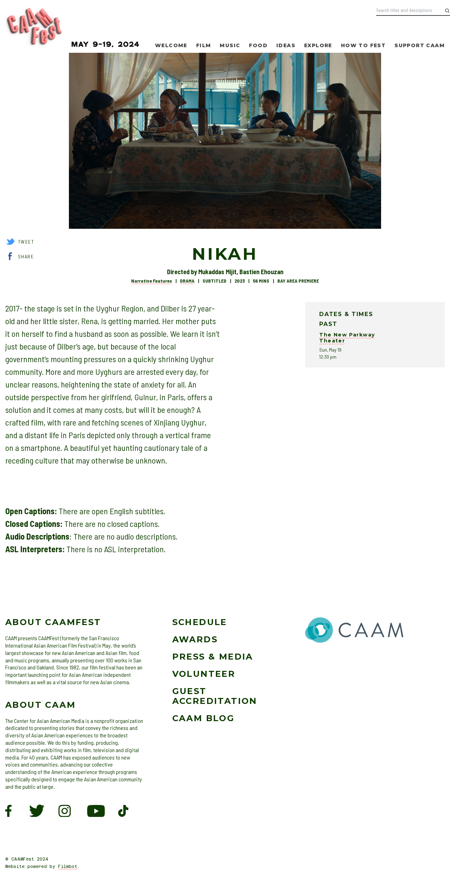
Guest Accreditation (214, 696)
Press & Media (212, 656)
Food (258, 45)
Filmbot (67, 866)
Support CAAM (419, 45)
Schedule (199, 622)
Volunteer (204, 674)
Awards (195, 639)
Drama (187, 281)
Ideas (285, 45)
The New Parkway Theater (347, 338)
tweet (26, 242)
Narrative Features (151, 281)
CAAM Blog (203, 718)
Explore (318, 45)
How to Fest (363, 45)
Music (230, 45)
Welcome (171, 45)
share (26, 256)
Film (203, 45)
